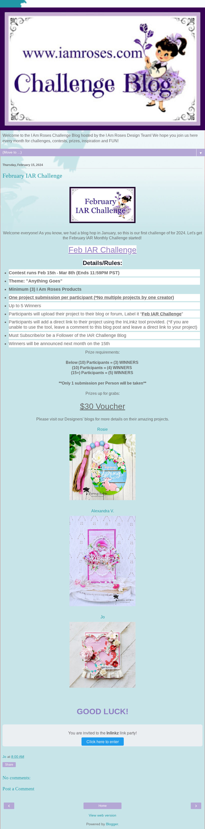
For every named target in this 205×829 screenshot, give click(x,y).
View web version (102, 815)
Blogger (112, 824)
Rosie (102, 429)
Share (9, 764)
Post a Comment (18, 788)
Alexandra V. (102, 511)
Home (102, 806)
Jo (102, 617)
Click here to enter (102, 741)
